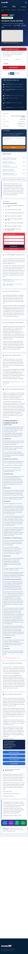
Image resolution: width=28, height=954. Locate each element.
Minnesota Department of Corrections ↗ (11, 793)
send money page (17, 684)
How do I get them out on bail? (12, 209)
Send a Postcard (14, 756)
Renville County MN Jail (8, 161)
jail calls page (20, 375)
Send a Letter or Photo (14, 752)
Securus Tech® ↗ (21, 121)
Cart (14, 6)
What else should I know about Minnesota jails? (12, 229)
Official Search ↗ (21, 126)
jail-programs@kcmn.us (16, 584)
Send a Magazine (14, 763)
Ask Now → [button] (14, 147)
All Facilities (7, 9)
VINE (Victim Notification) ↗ (9, 795)
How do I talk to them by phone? (12, 216)
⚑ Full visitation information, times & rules (11, 657)
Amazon (8, 733)
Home (2, 9)
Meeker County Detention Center (10, 158)
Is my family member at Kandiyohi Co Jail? (13, 206)
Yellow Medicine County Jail (8, 173)
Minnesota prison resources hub (15, 782)
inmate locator (11, 261)
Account (24, 6)
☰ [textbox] (26, 2)
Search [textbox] (5, 6)
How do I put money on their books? (13, 222)
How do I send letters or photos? (12, 226)
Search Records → (14, 67)
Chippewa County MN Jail (8, 169)
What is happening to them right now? (13, 212)
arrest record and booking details (12, 271)
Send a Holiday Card (14, 759)
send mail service (12, 719)
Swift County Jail (6, 165)
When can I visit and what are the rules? (12, 219)
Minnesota (13, 9)
